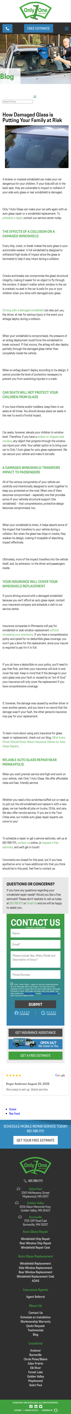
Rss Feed (14, 1113)
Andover (35, 1350)
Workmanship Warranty (36, 1321)
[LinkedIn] (36, 1406)
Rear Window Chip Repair (35, 1243)
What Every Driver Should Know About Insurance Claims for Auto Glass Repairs (33, 741)
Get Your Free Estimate (35, 1140)
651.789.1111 (16, 903)
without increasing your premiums (30, 632)
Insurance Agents (35, 1289)
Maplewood (35, 1381)
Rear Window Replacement (35, 1272)
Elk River (35, 1368)
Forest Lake (35, 1372)
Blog (35, 1334)
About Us (35, 1305)
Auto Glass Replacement (35, 1256)
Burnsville (35, 1355)
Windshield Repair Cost (35, 1247)
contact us (24, 842)
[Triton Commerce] (55, 1410)
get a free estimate (35, 1055)
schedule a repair (12, 218)
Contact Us (36, 1313)
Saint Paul (35, 1385)
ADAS (35, 1281)
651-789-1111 (35, 1130)
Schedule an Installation (35, 1317)
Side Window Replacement (35, 1268)
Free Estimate (38, 28)
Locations (35, 1343)
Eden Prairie (35, 1363)
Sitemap (17, 1410)
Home (12, 1109)
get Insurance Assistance (35, 1032)
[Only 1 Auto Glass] (35, 18)
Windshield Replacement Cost (35, 1276)
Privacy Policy (31, 1410)
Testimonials (35, 1330)
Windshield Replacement (35, 1263)
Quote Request (35, 1326)
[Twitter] (40, 1406)
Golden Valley (35, 1376)
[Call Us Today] (7, 28)
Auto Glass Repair (35, 1231)
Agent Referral (35, 1297)
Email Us (32, 903)
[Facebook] (31, 1406)
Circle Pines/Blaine (35, 1359)
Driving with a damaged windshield (23, 310)
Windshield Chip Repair (35, 1239)
